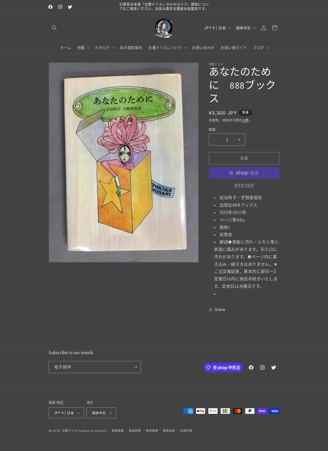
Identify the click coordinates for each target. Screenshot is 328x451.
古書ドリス (69, 431)
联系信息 (169, 431)
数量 (212, 129)
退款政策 (118, 431)
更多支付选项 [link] (244, 185)
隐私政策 (135, 431)
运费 (245, 120)
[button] (54, 28)
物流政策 (152, 431)
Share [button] (220, 309)
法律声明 (186, 431)
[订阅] (135, 367)
